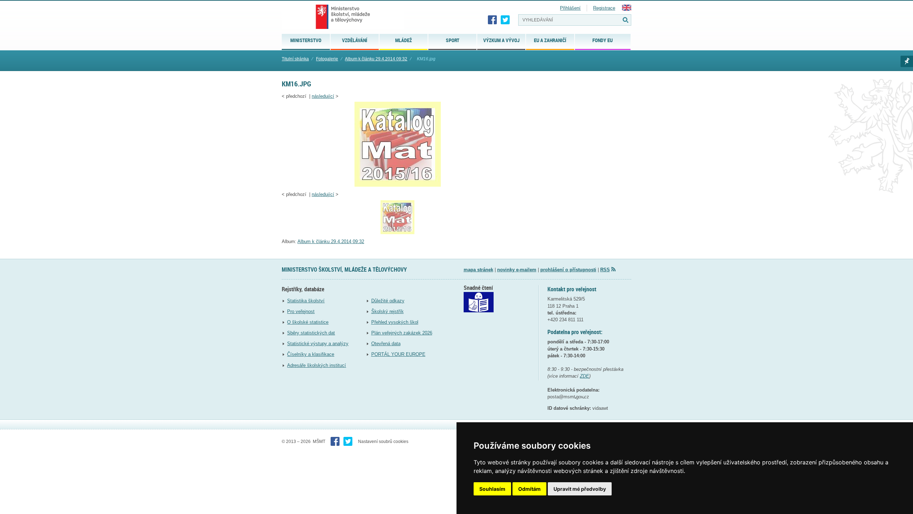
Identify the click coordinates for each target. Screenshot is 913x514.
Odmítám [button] (529, 489)
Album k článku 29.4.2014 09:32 (376, 58)
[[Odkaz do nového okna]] (479, 310)
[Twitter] (505, 20)
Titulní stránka (295, 58)
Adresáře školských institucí (316, 365)
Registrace (604, 8)
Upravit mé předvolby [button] (580, 489)
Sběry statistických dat (311, 333)
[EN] (626, 9)
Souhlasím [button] (492, 489)
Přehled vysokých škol (394, 322)
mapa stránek (478, 269)
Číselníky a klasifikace (310, 354)
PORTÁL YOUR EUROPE (398, 354)
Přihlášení (570, 8)
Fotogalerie (327, 58)
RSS (605, 269)
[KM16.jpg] (398, 185)
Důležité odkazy (387, 300)
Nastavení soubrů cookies (383, 441)
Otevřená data (386, 343)
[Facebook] (492, 20)
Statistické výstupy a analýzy (317, 343)
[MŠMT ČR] (343, 17)
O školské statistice (307, 322)
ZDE (584, 376)
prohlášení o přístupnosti (568, 269)
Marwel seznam (907, 61)
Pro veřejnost (301, 311)
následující (323, 96)
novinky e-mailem (516, 269)
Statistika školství (306, 300)
